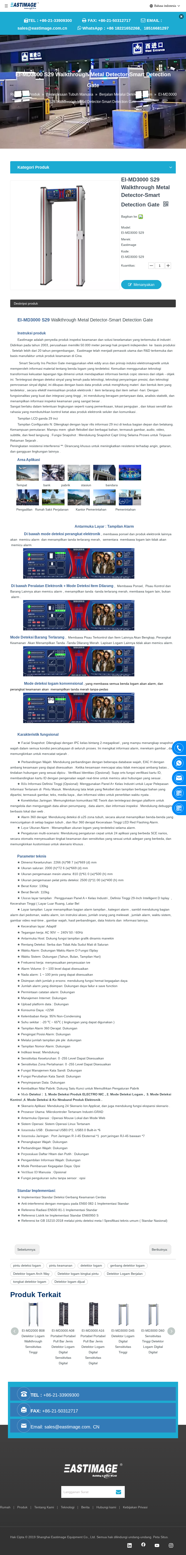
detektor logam (91, 1265)
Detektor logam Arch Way (31, 1273)
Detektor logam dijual (69, 1281)
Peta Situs (160, 1537)
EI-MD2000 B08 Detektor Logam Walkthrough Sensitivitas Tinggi (33, 1341)
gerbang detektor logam (127, 1265)
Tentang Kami (44, 1507)
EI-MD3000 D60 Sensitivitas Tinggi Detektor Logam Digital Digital (152, 1341)
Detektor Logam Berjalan (125, 1273)
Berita (85, 1507)
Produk (22, 1507)
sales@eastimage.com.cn (42, 28)
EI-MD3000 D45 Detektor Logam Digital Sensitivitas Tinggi (123, 1341)
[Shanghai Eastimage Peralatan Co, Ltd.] (93, 1470)
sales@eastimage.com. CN (71, 1426)
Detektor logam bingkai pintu (78, 1273)
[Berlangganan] (118, 1491)
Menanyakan (144, 285)
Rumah (5, 1507)
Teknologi (67, 1507)
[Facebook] (143, 1546)
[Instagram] (171, 1546)
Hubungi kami (106, 1507)
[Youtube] (157, 1546)
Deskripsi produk (26, 303)
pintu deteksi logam (27, 1265)
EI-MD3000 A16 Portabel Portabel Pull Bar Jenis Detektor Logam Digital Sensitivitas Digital (93, 1347)
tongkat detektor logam (29, 1281)
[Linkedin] (129, 1546)
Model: (126, 227)
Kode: (125, 251)
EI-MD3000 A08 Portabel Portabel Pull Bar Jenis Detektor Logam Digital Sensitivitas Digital (63, 1347)
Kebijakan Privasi (135, 1507)
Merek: (126, 239)
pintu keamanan (60, 1265)
